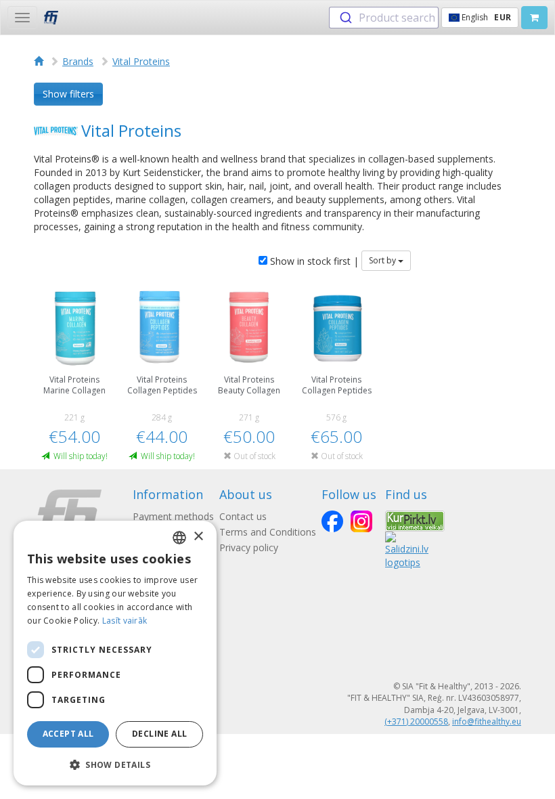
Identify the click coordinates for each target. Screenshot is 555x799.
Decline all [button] (159, 733)
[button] (115, 764)
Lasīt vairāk (125, 620)
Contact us (243, 516)
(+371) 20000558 (416, 721)
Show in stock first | (313, 261)
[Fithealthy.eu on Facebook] (332, 521)
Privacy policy (248, 547)
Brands (77, 61)
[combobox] (384, 17)
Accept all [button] (68, 733)
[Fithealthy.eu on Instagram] (361, 521)
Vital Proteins (141, 61)
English (485, 17)
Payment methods (173, 516)
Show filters (68, 93)
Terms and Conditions (267, 531)
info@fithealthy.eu (486, 721)
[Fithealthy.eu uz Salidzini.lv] (406, 549)
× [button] (198, 537)
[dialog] (115, 653)
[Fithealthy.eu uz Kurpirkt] (415, 519)
